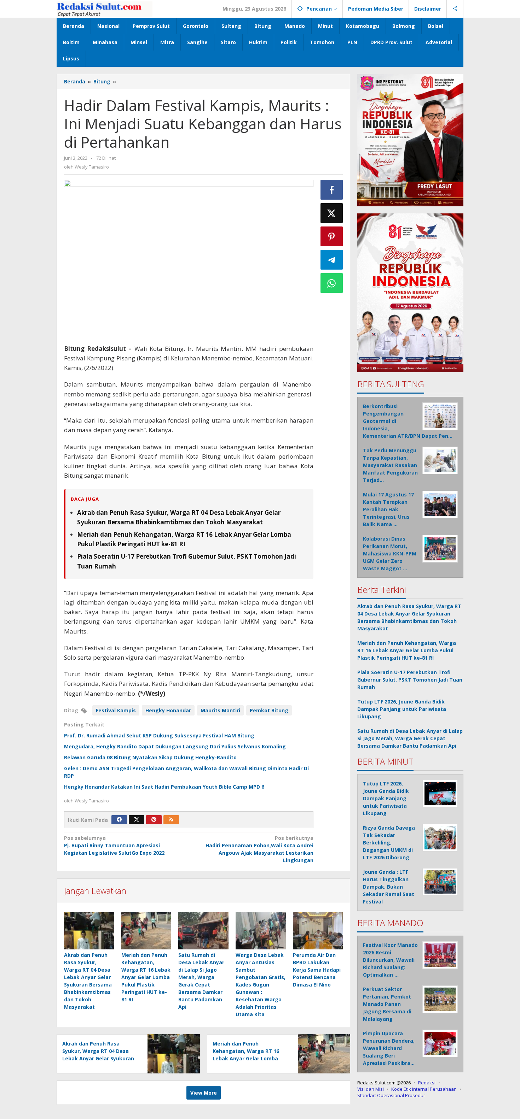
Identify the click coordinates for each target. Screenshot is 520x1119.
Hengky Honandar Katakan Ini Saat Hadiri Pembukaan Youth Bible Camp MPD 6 (164, 786)
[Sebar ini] (331, 190)
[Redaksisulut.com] (104, 8)
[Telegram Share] (331, 260)
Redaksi (426, 1082)
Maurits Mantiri (220, 710)
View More (203, 1092)
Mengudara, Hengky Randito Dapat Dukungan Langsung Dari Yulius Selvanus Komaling (175, 746)
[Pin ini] (331, 236)
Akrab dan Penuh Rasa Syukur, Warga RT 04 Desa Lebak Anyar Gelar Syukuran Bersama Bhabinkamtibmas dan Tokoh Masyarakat (98, 1058)
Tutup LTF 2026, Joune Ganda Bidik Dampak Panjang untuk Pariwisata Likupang (401, 709)
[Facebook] (119, 819)
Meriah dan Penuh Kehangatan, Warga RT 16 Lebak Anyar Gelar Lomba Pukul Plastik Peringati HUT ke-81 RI (146, 977)
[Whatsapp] (331, 283)
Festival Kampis (116, 710)
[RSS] (171, 819)
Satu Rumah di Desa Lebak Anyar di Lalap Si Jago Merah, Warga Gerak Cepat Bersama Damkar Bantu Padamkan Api (410, 738)
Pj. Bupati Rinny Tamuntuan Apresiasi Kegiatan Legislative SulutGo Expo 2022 (114, 845)
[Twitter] (136, 819)
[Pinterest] (154, 819)
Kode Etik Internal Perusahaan (424, 1089)
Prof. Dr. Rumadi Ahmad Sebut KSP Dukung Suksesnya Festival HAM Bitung (159, 735)
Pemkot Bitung (269, 710)
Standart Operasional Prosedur (391, 1095)
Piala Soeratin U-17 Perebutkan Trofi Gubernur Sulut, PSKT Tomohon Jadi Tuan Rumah (409, 679)
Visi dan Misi (370, 1089)
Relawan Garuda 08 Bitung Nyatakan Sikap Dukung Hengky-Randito (150, 757)
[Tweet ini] (331, 213)
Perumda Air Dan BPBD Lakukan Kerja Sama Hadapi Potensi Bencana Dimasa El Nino (317, 970)
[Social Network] (455, 9)
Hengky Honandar (168, 710)
